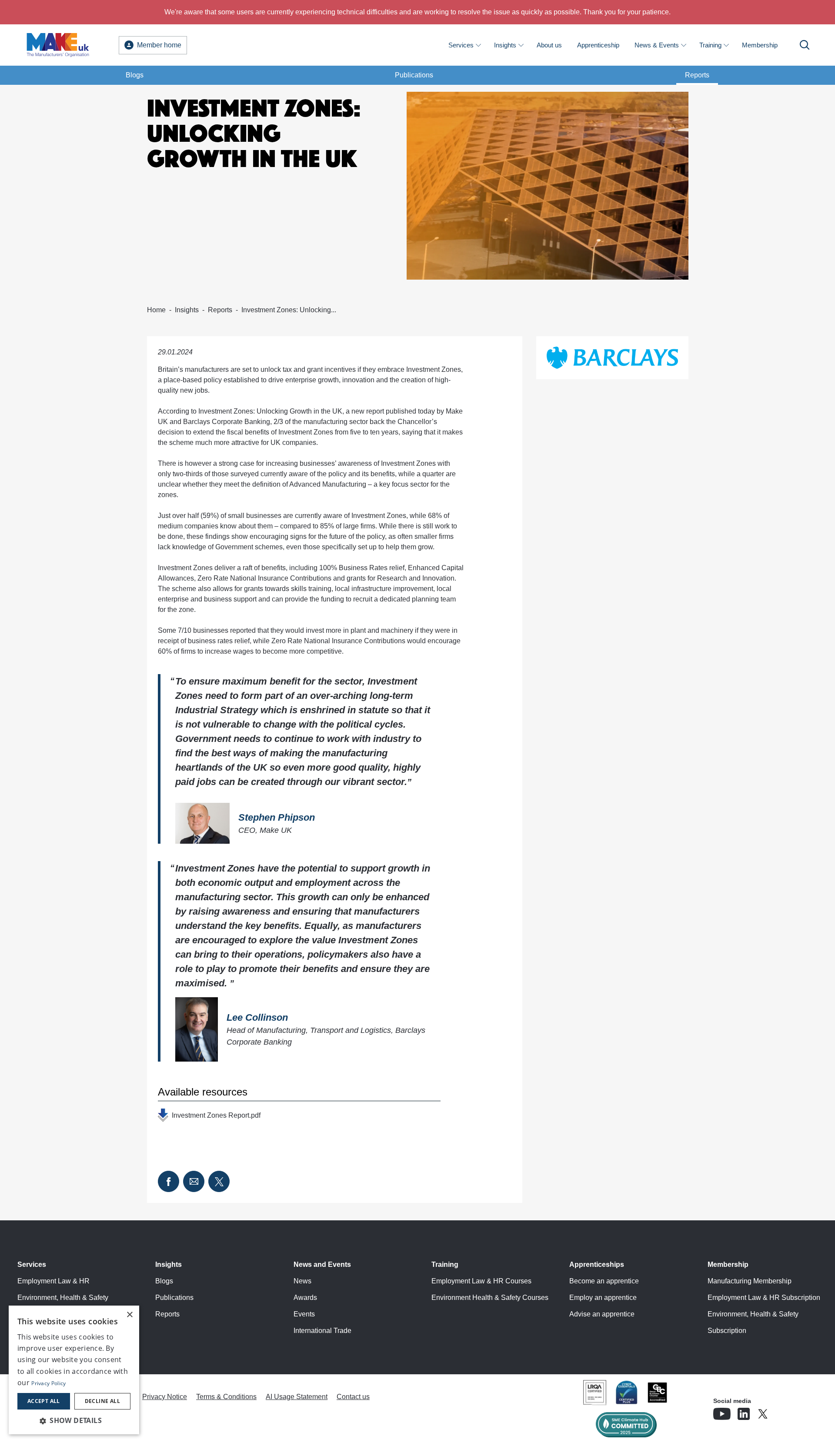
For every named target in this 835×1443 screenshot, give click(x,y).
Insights (505, 45)
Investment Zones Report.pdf (216, 1115)
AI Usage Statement (296, 1396)
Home (156, 310)
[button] (73, 1420)
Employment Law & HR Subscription (764, 1297)
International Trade (322, 1330)
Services (461, 45)
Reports (697, 75)
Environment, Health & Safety (62, 1297)
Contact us (353, 1396)
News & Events (657, 45)
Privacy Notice (164, 1396)
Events (304, 1314)
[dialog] (74, 1370)
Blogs (135, 75)
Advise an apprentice (602, 1314)
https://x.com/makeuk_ (787, 1411)
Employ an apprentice (603, 1297)
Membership (760, 45)
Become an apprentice (604, 1281)
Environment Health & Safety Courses (489, 1297)
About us (549, 45)
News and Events (322, 1264)
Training (710, 45)
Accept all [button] (43, 1401)
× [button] (129, 1315)
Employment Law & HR (53, 1281)
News (302, 1281)
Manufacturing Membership (750, 1281)
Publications (414, 75)
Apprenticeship (598, 45)
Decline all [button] (102, 1401)
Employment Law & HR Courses (481, 1281)
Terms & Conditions (226, 1396)
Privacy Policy (48, 1383)
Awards (305, 1297)
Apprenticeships (596, 1264)
